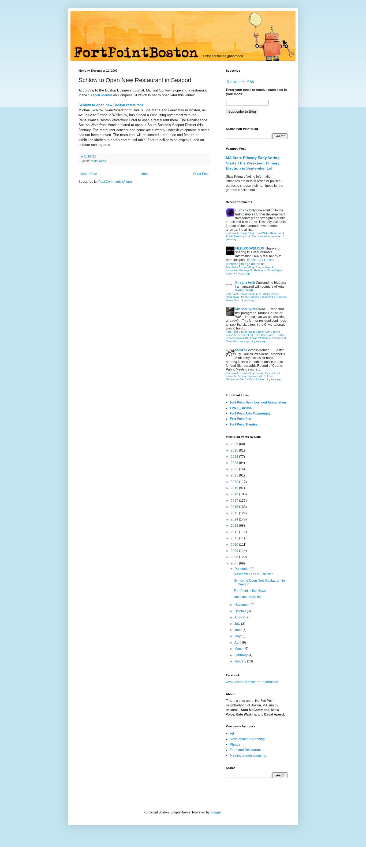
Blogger (216, 812)
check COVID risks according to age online (250, 262)
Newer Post (88, 174)
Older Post (200, 174)
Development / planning (247, 739)
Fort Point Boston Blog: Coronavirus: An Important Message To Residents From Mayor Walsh (254, 270)
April (238, 642)
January (240, 661)
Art (232, 733)
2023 (235, 463)
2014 (235, 519)
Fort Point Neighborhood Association (258, 402)
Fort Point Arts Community (250, 413)
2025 (235, 450)
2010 (235, 545)
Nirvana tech (245, 282)
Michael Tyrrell (246, 309)
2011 (235, 538)
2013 (235, 525)
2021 (235, 475)
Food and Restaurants (246, 750)
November (242, 605)
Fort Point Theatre (243, 424)
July (237, 624)
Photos (235, 744)
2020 (235, 482)
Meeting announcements (248, 755)
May (237, 636)
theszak (241, 350)
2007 (235, 563)
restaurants (98, 161)
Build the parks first (248, 597)
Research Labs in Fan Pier (253, 574)
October (240, 611)
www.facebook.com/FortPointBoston (252, 682)
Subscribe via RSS (240, 82)
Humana (241, 210)
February (241, 655)
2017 (235, 501)
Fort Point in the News (250, 591)
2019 (235, 488)
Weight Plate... (245, 290)
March (239, 649)
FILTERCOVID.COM (249, 248)
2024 (235, 457)
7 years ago (259, 341)
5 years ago (243, 273)
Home (145, 174)
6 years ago (248, 300)
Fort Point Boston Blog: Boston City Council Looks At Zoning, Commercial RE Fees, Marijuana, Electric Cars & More (253, 376)
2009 (235, 551)
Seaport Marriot (100, 95)
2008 (235, 557)
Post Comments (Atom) (115, 182)
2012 (235, 532)
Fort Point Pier (241, 419)
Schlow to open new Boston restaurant (111, 105)
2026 (235, 444)
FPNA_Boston (241, 408)
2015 (235, 513)
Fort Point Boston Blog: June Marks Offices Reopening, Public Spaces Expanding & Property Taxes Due (256, 297)
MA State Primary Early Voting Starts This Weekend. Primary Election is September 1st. (253, 163)
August (239, 617)
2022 (235, 469)
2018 (235, 494)
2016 (235, 507)
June (238, 630)
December (242, 569)
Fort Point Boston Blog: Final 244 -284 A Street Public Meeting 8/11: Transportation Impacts (255, 235)
